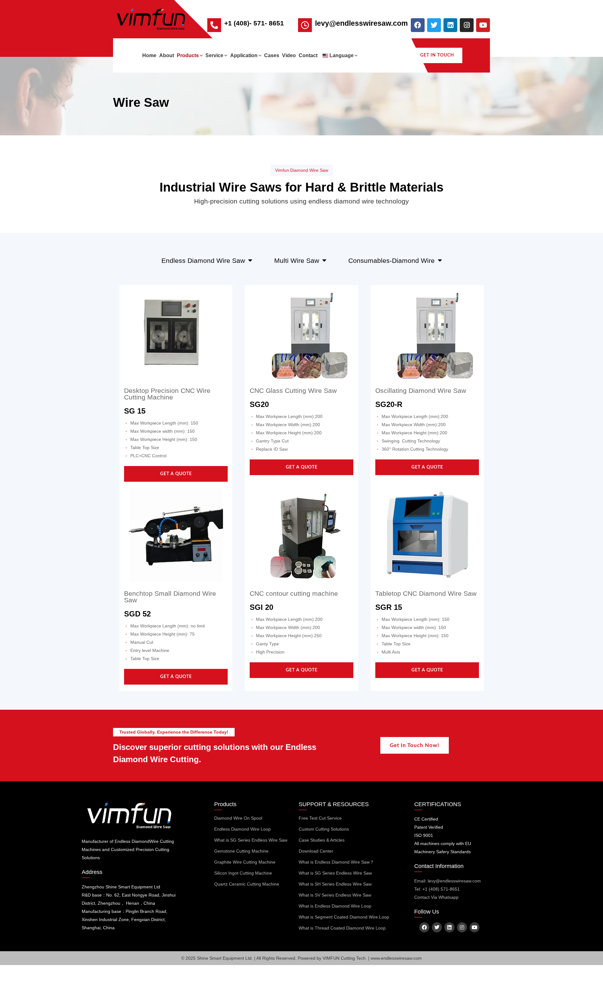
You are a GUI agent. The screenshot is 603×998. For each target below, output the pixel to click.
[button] (201, 55)
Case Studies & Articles (322, 840)
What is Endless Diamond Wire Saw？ (336, 862)
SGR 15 (388, 607)
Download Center (316, 851)
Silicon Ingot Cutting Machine (243, 873)
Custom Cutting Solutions (324, 829)
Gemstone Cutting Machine (241, 851)
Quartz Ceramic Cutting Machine (246, 884)
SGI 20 (261, 607)
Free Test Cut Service (320, 818)
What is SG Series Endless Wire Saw (250, 840)
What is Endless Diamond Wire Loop (335, 906)
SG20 (259, 404)
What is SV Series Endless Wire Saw (335, 895)
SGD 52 (137, 614)
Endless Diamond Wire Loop (242, 829)
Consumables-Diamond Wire (391, 260)
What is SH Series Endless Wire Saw (335, 884)
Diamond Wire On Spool (238, 818)
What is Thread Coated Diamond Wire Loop (342, 927)
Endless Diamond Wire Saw (203, 260)
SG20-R (388, 404)
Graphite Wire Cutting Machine (244, 862)
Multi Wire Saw (296, 260)
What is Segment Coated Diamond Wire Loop (344, 916)
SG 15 (134, 411)
